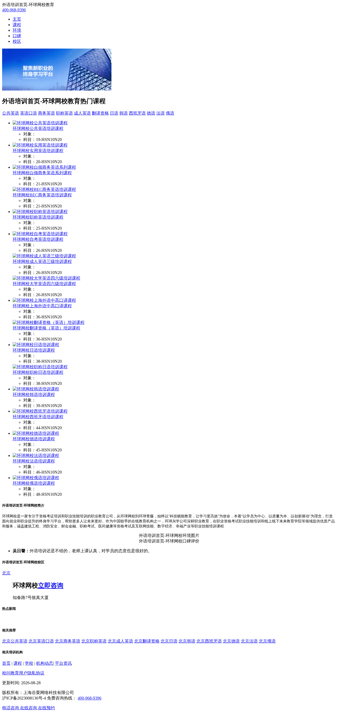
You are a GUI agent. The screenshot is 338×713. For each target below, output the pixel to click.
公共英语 (10, 113)
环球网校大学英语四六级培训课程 (44, 283)
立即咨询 (50, 585)
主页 (17, 19)
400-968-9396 (14, 10)
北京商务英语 (67, 641)
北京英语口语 (41, 641)
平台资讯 (63, 663)
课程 (17, 24)
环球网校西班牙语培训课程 (38, 416)
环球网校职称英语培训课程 (38, 217)
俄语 (170, 113)
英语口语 (28, 113)
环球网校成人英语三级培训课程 (42, 261)
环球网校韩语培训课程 (34, 394)
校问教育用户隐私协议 (23, 673)
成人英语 (82, 113)
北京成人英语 (120, 641)
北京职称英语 (94, 641)
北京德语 (231, 641)
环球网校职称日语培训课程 (38, 372)
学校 (29, 663)
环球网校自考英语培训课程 (38, 239)
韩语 (123, 113)
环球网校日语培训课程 (34, 350)
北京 (6, 573)
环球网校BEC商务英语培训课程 (42, 195)
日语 (114, 113)
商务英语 (46, 113)
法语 (160, 113)
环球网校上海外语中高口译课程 (42, 306)
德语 (151, 113)
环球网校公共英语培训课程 (38, 128)
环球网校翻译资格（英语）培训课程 (46, 328)
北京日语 (169, 641)
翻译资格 (100, 113)
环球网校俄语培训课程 (34, 483)
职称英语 (64, 113)
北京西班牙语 (209, 641)
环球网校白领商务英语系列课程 (42, 173)
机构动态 (44, 663)
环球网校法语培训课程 (34, 461)
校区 (17, 41)
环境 (17, 30)
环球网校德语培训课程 (34, 439)
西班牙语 (137, 113)
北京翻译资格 (146, 641)
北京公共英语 (14, 641)
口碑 (17, 36)
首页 (6, 663)
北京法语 (249, 641)
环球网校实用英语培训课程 (38, 150)
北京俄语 (267, 641)
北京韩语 (187, 641)
